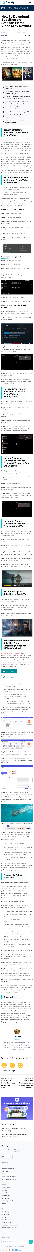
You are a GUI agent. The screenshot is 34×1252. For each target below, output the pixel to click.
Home (3, 7)
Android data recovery (7, 1168)
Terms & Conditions (7, 1220)
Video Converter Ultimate (8, 1176)
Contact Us (4, 1190)
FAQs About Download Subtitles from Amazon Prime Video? (15, 121)
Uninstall (3, 1203)
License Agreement (7, 1201)
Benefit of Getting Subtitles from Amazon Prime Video (17, 87)
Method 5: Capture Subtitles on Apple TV (17, 112)
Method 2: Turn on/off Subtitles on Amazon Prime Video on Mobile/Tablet (17, 98)
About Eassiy (5, 1212)
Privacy (3, 1217)
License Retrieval (6, 1193)
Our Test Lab (5, 1214)
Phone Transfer (5, 1174)
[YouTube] (7, 1157)
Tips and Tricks (5, 1187)
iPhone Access (5, 1171)
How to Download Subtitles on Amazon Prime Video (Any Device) (15, 8)
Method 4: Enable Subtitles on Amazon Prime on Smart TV (16, 108)
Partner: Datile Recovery (8, 1227)
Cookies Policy (5, 1195)
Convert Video (12, 7)
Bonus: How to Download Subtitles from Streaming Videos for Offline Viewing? (16, 116)
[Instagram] (12, 1157)
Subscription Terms (7, 1222)
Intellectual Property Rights (9, 1225)
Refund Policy (5, 1198)
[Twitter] (3, 1157)
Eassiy (4, 1146)
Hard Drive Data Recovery (9, 1179)
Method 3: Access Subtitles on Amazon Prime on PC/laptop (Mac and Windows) (16, 103)
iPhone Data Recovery (8, 1166)
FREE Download (10, 671)
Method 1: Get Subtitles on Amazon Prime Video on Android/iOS (17, 92)
